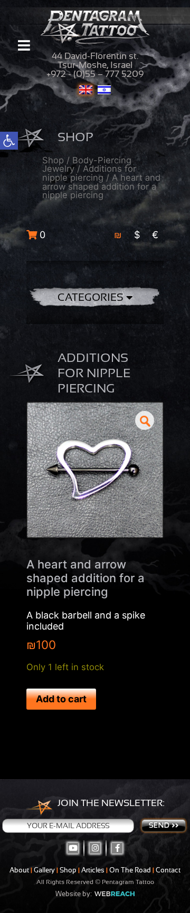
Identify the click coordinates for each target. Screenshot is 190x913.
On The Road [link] (130, 870)
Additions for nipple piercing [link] (89, 173)
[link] (9, 141)
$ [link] (137, 234)
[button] (144, 420)
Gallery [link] (44, 870)
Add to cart (61, 698)
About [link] (19, 870)
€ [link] (155, 234)
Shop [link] (53, 160)
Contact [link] (168, 870)
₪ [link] (118, 234)
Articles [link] (92, 870)
